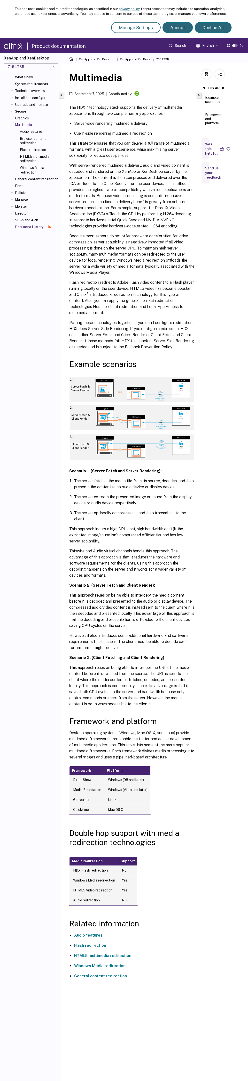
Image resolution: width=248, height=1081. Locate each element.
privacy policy (129, 9)
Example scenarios (212, 100)
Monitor (21, 206)
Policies (21, 193)
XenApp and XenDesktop (96, 59)
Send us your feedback (213, 172)
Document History (29, 227)
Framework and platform (214, 119)
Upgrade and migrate (31, 105)
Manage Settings (136, 27)
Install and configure (31, 98)
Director (21, 213)
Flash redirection (33, 150)
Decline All (213, 27)
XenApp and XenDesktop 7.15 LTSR (144, 59)
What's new (24, 77)
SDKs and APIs (27, 220)
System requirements (31, 84)
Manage (21, 199)
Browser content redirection (33, 141)
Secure (20, 111)
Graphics (22, 118)
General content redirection (36, 179)
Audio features (31, 131)
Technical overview (30, 91)
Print (19, 186)
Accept (177, 27)
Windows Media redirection (32, 170)
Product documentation (59, 46)
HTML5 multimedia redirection (34, 159)
